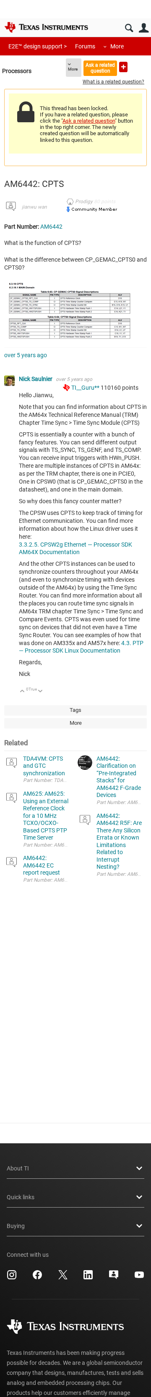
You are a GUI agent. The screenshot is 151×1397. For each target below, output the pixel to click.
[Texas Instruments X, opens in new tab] (63, 1277)
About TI (18, 1168)
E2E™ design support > (37, 46)
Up (22, 691)
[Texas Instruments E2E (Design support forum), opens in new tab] (114, 1277)
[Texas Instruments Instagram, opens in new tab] (12, 1277)
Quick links (20, 1197)
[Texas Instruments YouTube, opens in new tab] (139, 1277)
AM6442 (51, 226)
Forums (85, 46)
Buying (16, 1226)
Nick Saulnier (36, 379)
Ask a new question (123, 67)
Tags (75, 710)
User (143, 28)
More (117, 46)
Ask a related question (100, 67)
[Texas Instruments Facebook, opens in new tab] (37, 1277)
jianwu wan (34, 207)
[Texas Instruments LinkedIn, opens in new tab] (88, 1277)
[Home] (46, 27)
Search (129, 28)
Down (40, 691)
